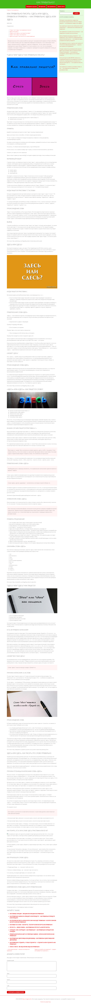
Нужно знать (61, 6)
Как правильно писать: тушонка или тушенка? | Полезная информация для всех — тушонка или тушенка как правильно (71, 44)
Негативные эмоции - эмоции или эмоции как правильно (27, 913)
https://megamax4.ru (27, 999)
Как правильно (52, 6)
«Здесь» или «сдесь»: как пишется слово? (20, 33)
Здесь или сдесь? (14, 31)
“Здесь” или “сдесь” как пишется (18, 34)
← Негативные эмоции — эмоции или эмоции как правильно (18, 950)
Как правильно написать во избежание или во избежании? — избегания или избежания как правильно (71, 27)
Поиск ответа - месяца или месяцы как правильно (25, 946)
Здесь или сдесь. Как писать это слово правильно (22, 36)
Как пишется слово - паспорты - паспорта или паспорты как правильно (31, 924)
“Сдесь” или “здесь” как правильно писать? (20, 30)
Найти (76, 13)
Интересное (42, 6)
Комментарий (10, 960)
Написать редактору (45, 1002)
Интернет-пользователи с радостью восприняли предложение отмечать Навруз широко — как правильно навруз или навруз (71, 21)
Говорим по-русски (31, 6)
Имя (8, 973)
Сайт (8, 985)
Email (8, 979)
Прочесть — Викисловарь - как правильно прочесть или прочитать (30, 927)
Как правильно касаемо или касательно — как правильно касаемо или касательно (71, 32)
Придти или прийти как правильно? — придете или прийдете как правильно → (45, 950)
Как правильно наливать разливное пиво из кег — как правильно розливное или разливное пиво (71, 68)
